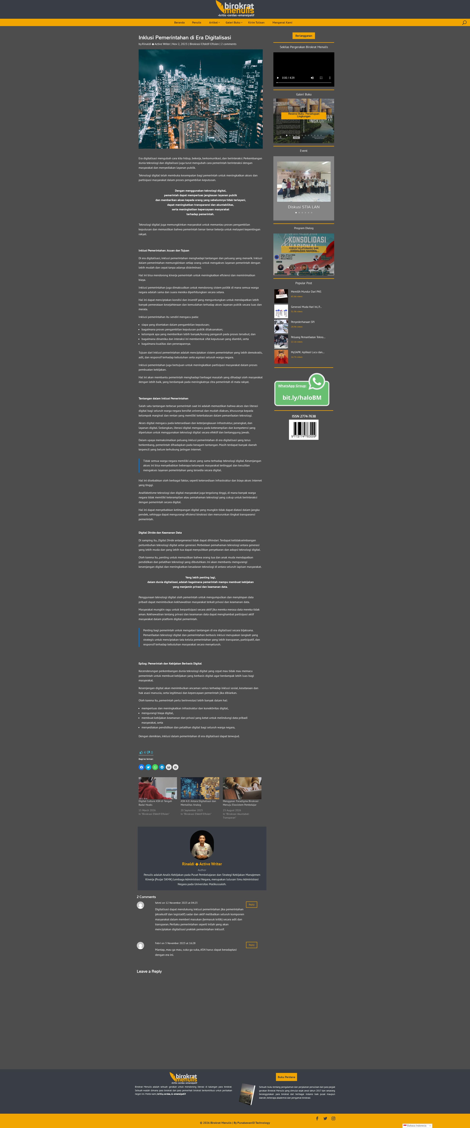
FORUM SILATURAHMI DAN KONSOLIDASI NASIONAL (303, 249)
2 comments (228, 44)
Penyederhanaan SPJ (302, 322)
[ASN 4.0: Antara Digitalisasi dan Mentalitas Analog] (200, 788)
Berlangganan (303, 35)
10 (314, 135)
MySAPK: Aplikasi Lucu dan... (307, 352)
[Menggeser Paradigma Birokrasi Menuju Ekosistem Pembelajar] (242, 788)
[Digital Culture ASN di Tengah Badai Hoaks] (158, 788)
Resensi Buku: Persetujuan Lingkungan (303, 115)
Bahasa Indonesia (416, 1125)
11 (318, 135)
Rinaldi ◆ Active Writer (156, 44)
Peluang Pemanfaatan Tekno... (308, 337)
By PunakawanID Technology (252, 1123)
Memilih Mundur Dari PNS (306, 291)
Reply (251, 904)
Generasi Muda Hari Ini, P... (306, 307)
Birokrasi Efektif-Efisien (204, 44)
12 (321, 135)
